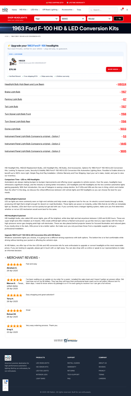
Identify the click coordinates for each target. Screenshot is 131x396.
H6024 (122, 84)
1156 (123, 114)
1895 (123, 151)
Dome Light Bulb (12, 129)
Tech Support (73, 374)
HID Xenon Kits (42, 367)
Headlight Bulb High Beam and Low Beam (24, 84)
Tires (79, 10)
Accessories (67, 9)
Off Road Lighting (49, 9)
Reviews (102, 367)
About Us (103, 363)
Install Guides (73, 363)
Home (14, 10)
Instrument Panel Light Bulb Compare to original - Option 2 (32, 143)
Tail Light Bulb (11, 106)
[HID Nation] (5, 10)
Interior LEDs (41, 374)
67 (124, 99)
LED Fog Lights (42, 371)
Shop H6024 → (114, 69)
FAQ (68, 378)
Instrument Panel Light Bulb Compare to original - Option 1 (32, 136)
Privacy (102, 371)
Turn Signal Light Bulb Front (18, 114)
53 (124, 136)
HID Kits (22, 9)
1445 (123, 143)
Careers (102, 378)
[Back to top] (5, 388)
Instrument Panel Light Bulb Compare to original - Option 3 (32, 151)
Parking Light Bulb (13, 99)
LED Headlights (42, 363)
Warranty (71, 367)
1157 (123, 91)
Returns (71, 371)
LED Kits (34, 9)
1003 (123, 128)
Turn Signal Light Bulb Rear (17, 121)
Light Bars (40, 378)
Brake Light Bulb (12, 92)
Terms (101, 374)
